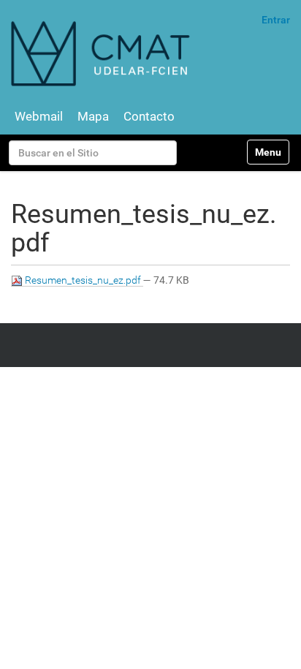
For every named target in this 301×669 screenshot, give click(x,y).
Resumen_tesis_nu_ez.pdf (83, 280)
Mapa (93, 116)
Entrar (276, 20)
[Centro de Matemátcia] (102, 53)
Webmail (39, 116)
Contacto (149, 116)
